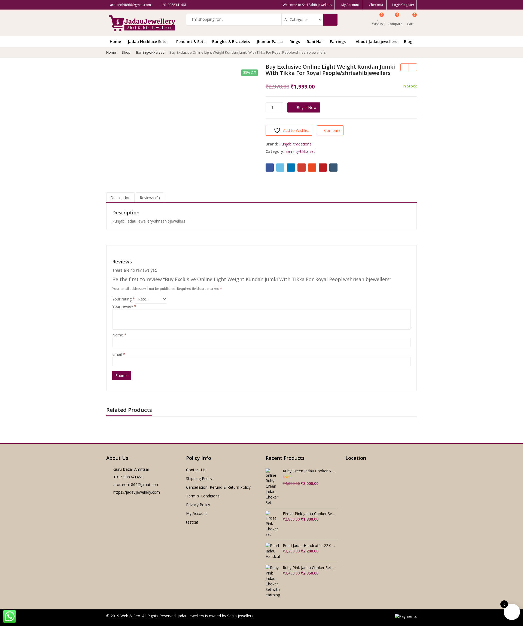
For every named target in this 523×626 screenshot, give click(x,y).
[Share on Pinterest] (323, 167)
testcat (192, 522)
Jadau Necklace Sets (147, 41)
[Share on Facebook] (270, 167)
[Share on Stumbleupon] (312, 167)
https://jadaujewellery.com (136, 492)
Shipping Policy (199, 478)
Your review (124, 306)
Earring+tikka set (300, 151)
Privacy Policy (198, 504)
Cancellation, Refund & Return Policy (218, 487)
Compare (332, 130)
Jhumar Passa (270, 41)
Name (119, 335)
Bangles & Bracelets (231, 41)
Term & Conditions (203, 496)
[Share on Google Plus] (301, 167)
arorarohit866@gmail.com (136, 484)
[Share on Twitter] (280, 167)
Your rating (123, 299)
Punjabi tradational (295, 144)
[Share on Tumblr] (333, 167)
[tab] (120, 197)
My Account (196, 513)
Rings (295, 41)
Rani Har (315, 41)
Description (120, 197)
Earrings (338, 41)
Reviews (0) (150, 197)
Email (118, 354)
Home (115, 41)
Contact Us (196, 469)
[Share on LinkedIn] (291, 167)
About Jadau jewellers (376, 41)
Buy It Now (307, 107)
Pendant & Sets (190, 41)
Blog (408, 41)
